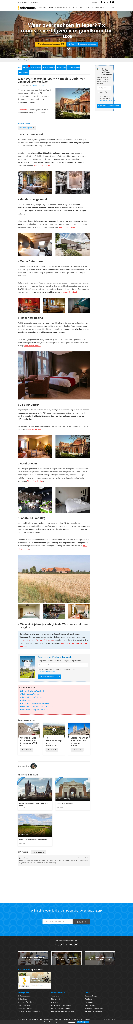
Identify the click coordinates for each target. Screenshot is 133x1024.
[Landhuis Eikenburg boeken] (54, 579)
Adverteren (23, 2)
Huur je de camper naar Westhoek (35, 703)
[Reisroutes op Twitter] (104, 2)
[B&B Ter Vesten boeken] (35, 446)
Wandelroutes (90, 1005)
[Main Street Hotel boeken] (35, 182)
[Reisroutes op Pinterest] (107, 2)
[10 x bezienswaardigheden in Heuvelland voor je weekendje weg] (54, 730)
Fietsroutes (71, 8)
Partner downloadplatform (60, 1008)
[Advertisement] (54, 880)
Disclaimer (67, 1019)
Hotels (27, 67)
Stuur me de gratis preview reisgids (83, 44)
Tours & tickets (49, 68)
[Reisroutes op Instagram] (110, 2)
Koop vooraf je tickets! (26, 1002)
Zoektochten (22, 999)
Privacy (56, 1019)
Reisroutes (27, 8)
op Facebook (30, 969)
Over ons (54, 1002)
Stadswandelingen (45, 8)
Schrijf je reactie (38, 852)
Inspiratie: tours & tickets (32, 697)
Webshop (35, 2)
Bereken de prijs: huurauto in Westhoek (37, 706)
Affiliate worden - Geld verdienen (63, 1011)
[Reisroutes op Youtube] (113, 2)
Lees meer (25, 750)
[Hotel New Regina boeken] (54, 375)
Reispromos (37, 68)
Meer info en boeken (42, 165)
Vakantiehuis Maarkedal (93, 1011)
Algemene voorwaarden (46, 1019)
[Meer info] (107, 8)
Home (21, 60)
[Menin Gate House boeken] (29, 305)
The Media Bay (23, 1019)
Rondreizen (59, 8)
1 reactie (43, 85)
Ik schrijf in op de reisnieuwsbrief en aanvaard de (57, 670)
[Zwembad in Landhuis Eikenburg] (54, 611)
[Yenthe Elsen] (33, 766)
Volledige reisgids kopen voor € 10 (51, 44)
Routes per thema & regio (94, 1008)
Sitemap (81, 1019)
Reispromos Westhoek (31, 694)
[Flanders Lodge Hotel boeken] (35, 244)
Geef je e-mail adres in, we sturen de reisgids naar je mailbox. (59, 661)
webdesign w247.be (109, 1019)
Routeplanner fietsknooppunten (29, 1011)
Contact (87, 1019)
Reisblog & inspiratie (25, 1008)
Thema (80, 8)
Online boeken (23, 109)
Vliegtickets (62, 68)
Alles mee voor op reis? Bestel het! (35, 709)
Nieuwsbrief (55, 999)
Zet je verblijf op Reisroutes (61, 1005)
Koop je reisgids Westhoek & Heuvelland (38, 640)
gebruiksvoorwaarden (47, 671)
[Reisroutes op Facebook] (101, 2)
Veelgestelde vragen (25, 1005)
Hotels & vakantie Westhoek (33, 691)
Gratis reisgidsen (91, 8)
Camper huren (75, 68)
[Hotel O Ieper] (35, 500)
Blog (102, 8)
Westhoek (30, 60)
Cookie (61, 1019)
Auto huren (24, 72)
